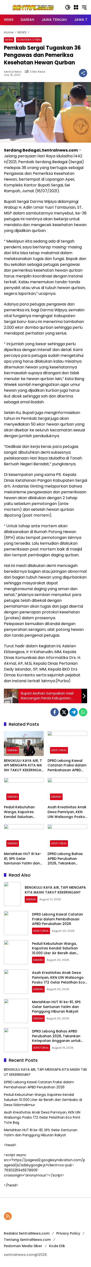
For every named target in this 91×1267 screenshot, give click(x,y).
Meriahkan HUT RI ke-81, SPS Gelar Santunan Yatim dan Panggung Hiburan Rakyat (22, 859)
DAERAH (13, 750)
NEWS (9, 40)
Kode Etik (57, 1246)
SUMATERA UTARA (29, 40)
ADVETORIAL (59, 750)
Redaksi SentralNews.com (27, 1233)
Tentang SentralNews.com (27, 1239)
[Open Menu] (76, 7)
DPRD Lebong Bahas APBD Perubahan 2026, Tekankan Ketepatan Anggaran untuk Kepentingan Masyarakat (66, 859)
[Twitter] (64, 712)
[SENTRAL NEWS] (32, 7)
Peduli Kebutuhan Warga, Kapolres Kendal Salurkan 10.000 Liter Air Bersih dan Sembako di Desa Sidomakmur (23, 812)
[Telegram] (73, 712)
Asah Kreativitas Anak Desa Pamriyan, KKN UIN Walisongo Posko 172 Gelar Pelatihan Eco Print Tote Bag (67, 812)
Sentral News (13, 71)
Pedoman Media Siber (23, 1246)
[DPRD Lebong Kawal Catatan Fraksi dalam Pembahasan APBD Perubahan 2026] (67, 743)
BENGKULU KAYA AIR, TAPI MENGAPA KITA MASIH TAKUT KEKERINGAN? (23, 765)
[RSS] (8, 1216)
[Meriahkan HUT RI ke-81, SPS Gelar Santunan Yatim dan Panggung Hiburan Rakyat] (24, 836)
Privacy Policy (68, 1233)
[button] (68, 7)
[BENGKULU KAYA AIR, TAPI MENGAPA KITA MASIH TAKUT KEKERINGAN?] (24, 743)
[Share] (83, 73)
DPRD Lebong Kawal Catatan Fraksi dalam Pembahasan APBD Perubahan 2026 (67, 765)
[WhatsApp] (83, 712)
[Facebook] (54, 712)
